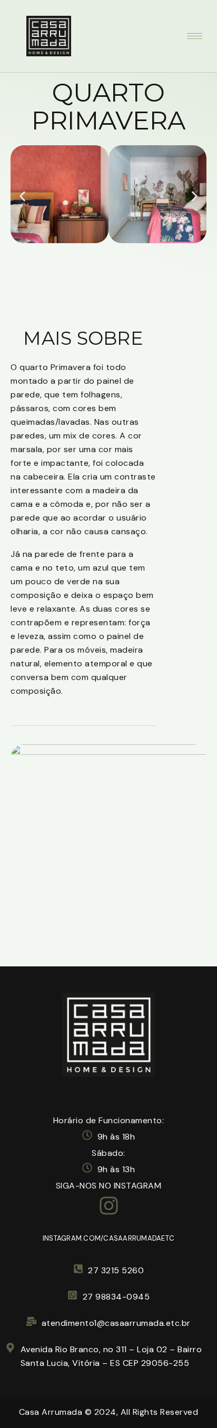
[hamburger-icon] (194, 36)
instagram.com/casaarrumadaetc (108, 1238)
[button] (22, 196)
